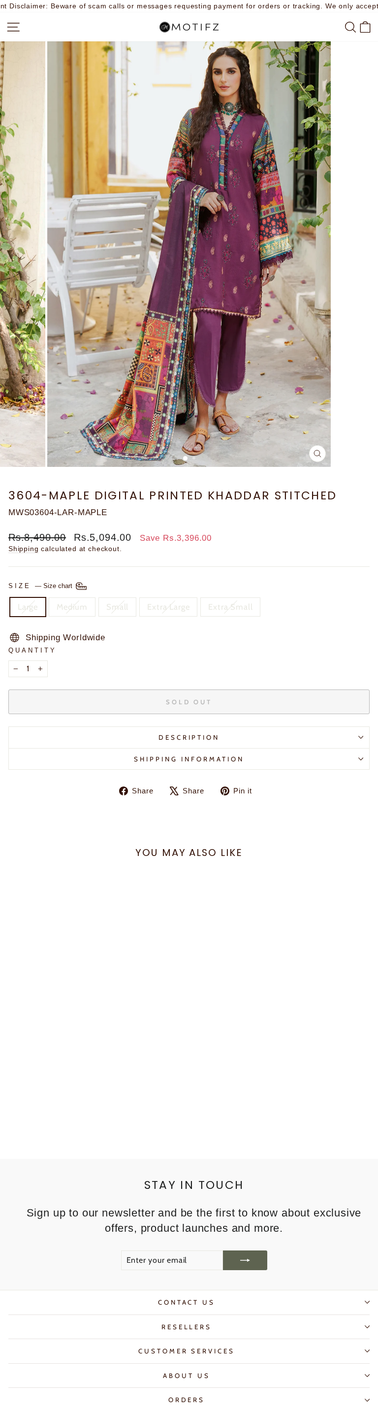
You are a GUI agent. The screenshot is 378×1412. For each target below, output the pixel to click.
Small (117, 607)
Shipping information (189, 759)
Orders (186, 1400)
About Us (186, 1375)
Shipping (23, 549)
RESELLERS (186, 1327)
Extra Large (168, 607)
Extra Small (230, 607)
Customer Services (186, 1351)
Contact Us (187, 1302)
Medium (72, 607)
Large (28, 607)
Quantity (32, 650)
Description (189, 737)
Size (41, 585)
